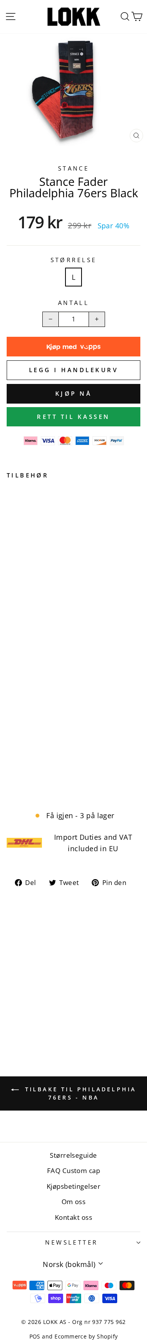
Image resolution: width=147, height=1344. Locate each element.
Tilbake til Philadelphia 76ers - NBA (79, 1093)
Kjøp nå (73, 393)
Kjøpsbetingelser (73, 1186)
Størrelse (74, 260)
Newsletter (71, 1242)
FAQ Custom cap (73, 1170)
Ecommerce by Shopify (86, 1336)
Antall (73, 303)
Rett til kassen (73, 416)
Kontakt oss (73, 1217)
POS (34, 1336)
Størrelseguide (73, 1155)
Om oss (74, 1201)
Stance (73, 168)
